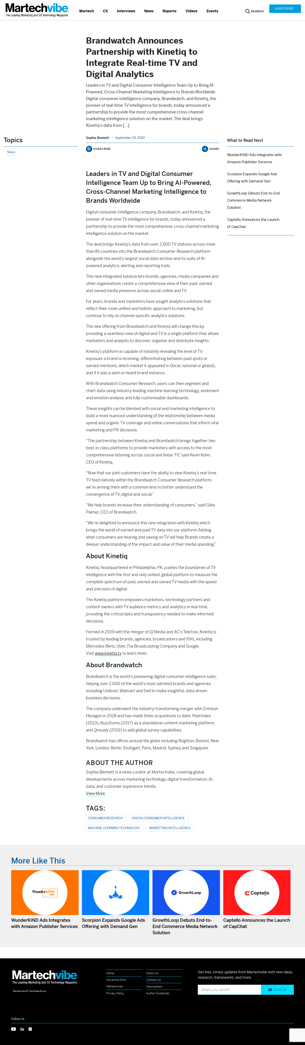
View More (95, 793)
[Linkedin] (25, 1028)
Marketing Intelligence (170, 828)
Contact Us (153, 980)
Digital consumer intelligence (158, 818)
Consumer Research (105, 818)
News (149, 11)
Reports (170, 11)
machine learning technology (114, 828)
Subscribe (284, 8)
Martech (86, 11)
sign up (280, 990)
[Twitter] (16, 1028)
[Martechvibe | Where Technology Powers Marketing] (37, 10)
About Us (152, 973)
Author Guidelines (157, 993)
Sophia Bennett (97, 138)
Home (110, 973)
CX (105, 11)
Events (212, 11)
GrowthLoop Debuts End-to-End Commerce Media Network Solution (253, 200)
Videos (192, 11)
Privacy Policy (115, 993)
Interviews (126, 11)
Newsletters (154, 987)
